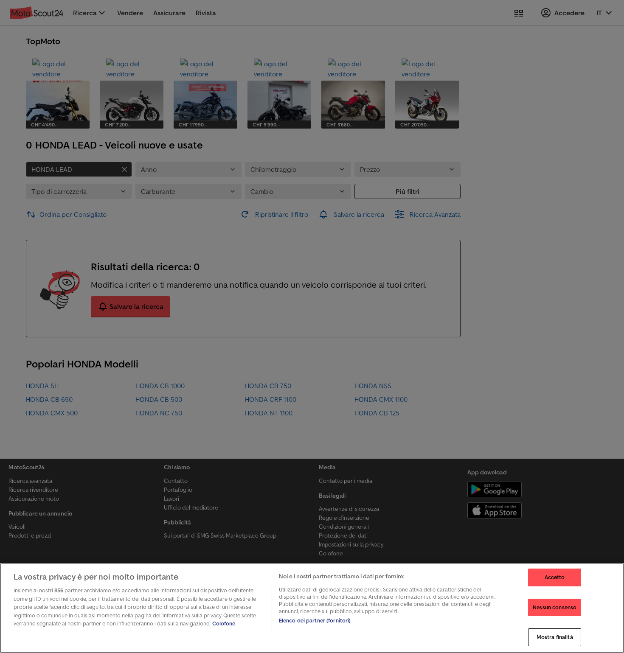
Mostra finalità (555, 637)
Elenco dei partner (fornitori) (315, 620)
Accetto (555, 577)
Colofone (223, 623)
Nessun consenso (554, 607)
